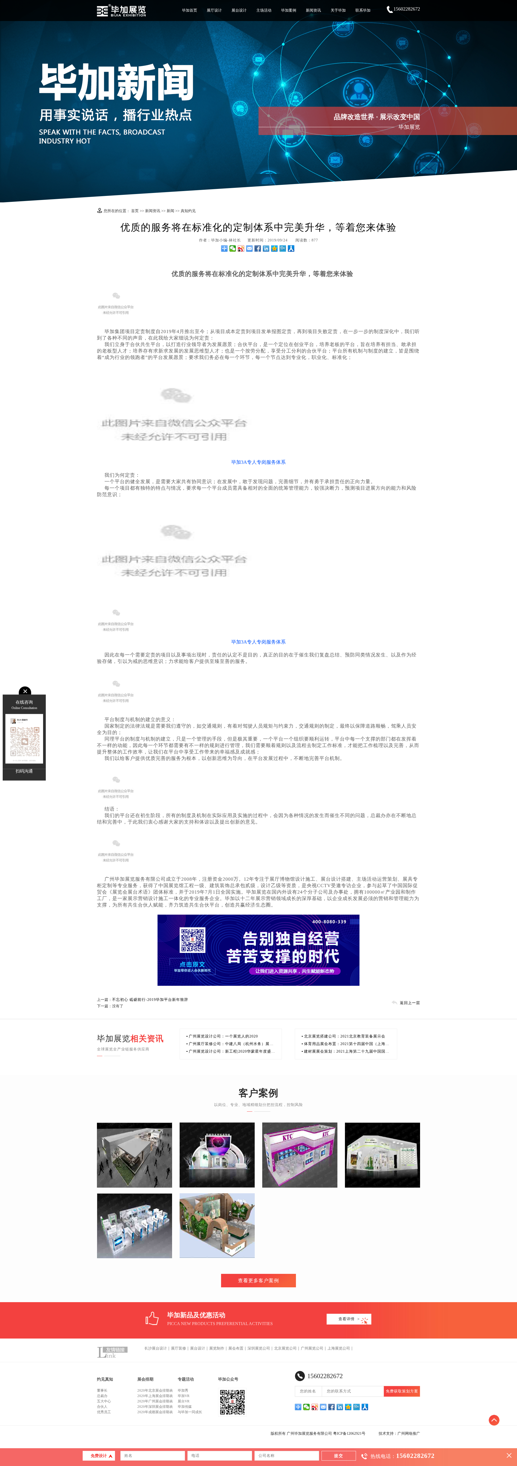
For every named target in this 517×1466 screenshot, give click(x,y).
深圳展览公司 (258, 1348)
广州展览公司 (312, 1348)
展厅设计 (214, 10)
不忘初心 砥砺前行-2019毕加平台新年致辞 (150, 1000)
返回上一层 (410, 1003)
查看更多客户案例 (258, 1280)
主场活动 (263, 10)
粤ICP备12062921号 (349, 1434)
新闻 (170, 211)
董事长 (102, 1390)
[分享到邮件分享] (249, 248)
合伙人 (102, 1407)
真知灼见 (188, 211)
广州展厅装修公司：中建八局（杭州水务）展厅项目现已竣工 (230, 1045)
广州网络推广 (408, 1434)
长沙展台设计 (155, 1348)
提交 (338, 1456)
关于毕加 (338, 10)
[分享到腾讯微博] (283, 248)
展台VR (184, 1401)
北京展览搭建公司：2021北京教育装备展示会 (343, 1036)
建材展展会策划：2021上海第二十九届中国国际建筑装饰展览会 (345, 1052)
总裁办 (102, 1396)
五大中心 (104, 1401)
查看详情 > (349, 1319)
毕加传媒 (185, 1407)
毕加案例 (288, 10)
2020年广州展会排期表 (155, 1401)
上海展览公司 (338, 1348)
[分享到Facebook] (257, 248)
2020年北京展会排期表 (155, 1390)
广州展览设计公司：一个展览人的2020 (222, 1036)
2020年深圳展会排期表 (155, 1407)
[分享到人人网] (291, 248)
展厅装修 (178, 1348)
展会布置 (235, 1348)
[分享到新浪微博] (241, 248)
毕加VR (184, 1396)
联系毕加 (363, 10)
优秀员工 (104, 1412)
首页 (135, 211)
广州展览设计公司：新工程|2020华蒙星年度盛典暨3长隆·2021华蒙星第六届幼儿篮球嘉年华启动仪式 (230, 1052)
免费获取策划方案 (402, 1391)
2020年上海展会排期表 (155, 1396)
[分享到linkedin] (266, 248)
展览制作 (216, 1348)
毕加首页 (189, 10)
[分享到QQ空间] (274, 248)
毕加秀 (183, 1390)
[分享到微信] (232, 248)
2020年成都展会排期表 (155, 1412)
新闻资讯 (313, 10)
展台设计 (239, 10)
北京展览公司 (285, 1348)
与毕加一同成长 (190, 1412)
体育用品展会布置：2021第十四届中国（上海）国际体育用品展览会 (345, 1045)
